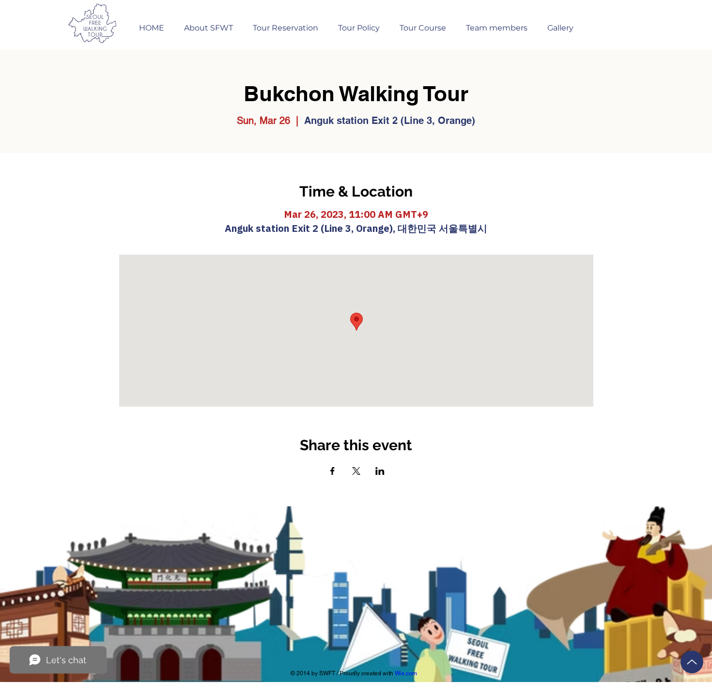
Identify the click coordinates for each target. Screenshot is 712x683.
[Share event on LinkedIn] (380, 471)
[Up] (692, 662)
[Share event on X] (356, 471)
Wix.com (406, 673)
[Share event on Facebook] (332, 471)
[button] (285, 23)
